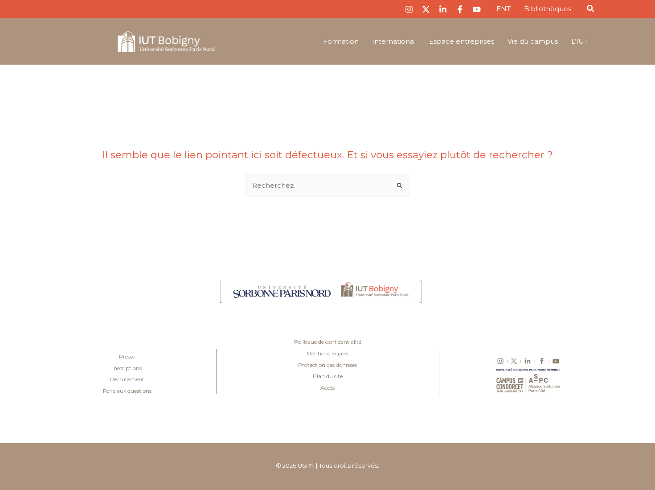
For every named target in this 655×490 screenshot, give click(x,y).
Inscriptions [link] (127, 368)
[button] (591, 10)
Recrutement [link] (127, 379)
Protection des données (327, 365)
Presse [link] (127, 356)
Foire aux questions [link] (127, 390)
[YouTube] (477, 9)
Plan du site (328, 376)
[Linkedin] (443, 9)
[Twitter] (426, 9)
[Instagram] (409, 9)
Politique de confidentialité (327, 341)
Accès (327, 387)
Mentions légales (327, 353)
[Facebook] (460, 9)
